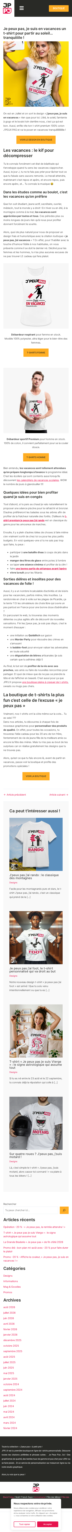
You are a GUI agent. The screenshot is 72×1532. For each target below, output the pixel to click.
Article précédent (15, 795)
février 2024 (10, 1428)
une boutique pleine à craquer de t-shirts (45, 682)
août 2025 (9, 1356)
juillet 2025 (9, 1362)
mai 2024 (8, 1411)
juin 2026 (8, 1318)
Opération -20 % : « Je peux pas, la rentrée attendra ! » (34, 1227)
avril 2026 (9, 1323)
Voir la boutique (36, 776)
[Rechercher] (64, 1210)
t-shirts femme (36, 352)
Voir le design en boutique (36, 139)
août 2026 (9, 1307)
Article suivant (58, 795)
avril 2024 (9, 1417)
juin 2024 (8, 1406)
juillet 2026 (9, 1312)
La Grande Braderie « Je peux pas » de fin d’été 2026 (33, 1242)
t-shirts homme (36, 457)
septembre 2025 (12, 1351)
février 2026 (10, 1329)
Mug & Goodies (12, 1286)
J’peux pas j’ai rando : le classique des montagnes (34, 876)
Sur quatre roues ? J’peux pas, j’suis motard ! (35, 1155)
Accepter (47, 1524)
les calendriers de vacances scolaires (38, 480)
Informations (10, 1281)
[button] (22, 8)
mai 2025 (8, 1373)
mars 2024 (9, 1422)
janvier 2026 (10, 1334)
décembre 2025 (12, 1340)
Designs (13, 882)
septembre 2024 (12, 1389)
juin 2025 (8, 1367)
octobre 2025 (11, 1345)
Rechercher (9, 1204)
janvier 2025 (10, 1378)
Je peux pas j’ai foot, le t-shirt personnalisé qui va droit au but (32, 969)
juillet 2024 (9, 1400)
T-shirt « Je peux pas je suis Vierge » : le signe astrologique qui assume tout (35, 1064)
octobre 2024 (11, 1384)
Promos (7, 1292)
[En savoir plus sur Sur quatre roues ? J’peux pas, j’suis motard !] (35, 1123)
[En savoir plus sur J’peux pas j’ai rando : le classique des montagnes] (35, 844)
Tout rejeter (24, 1524)
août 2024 (9, 1395)
